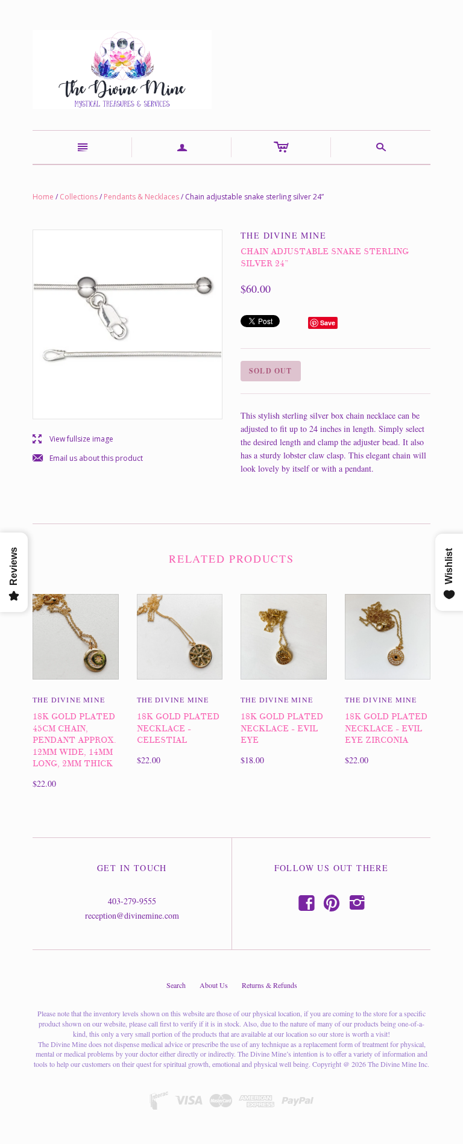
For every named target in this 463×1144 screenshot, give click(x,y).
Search (176, 985)
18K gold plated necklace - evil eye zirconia (386, 728)
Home (43, 197)
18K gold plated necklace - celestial (178, 728)
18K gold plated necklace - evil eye (282, 728)
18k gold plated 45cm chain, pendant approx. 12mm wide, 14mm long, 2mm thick (74, 740)
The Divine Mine (69, 699)
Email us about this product (88, 459)
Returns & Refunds (269, 985)
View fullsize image (73, 439)
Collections (79, 197)
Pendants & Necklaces (141, 197)
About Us (214, 985)
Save (327, 322)
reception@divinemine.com (132, 915)
